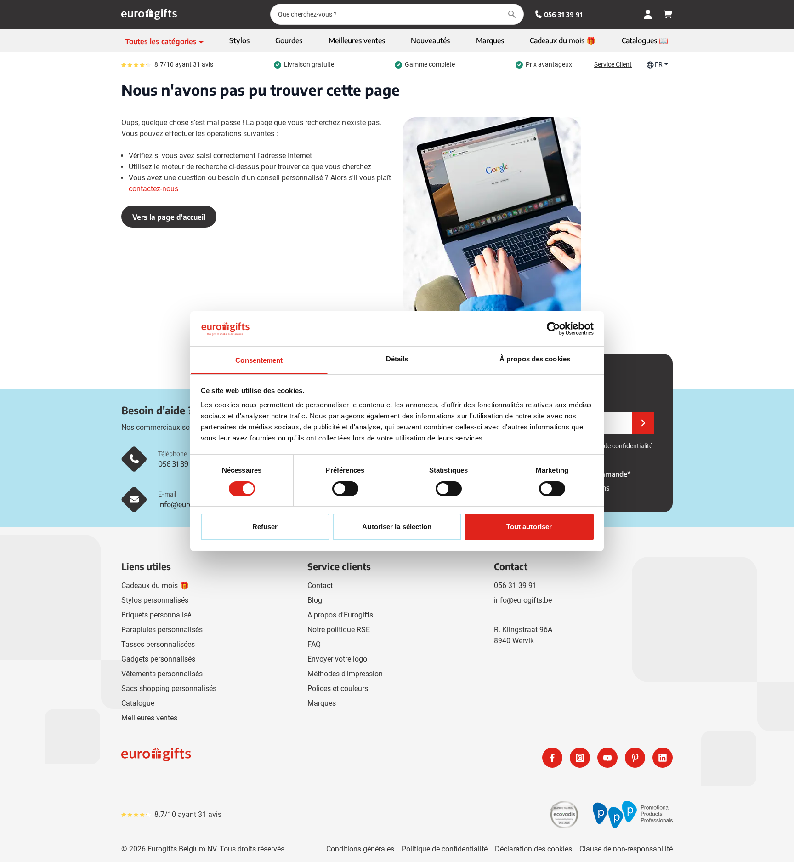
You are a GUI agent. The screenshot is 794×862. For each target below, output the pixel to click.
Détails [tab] (397, 359)
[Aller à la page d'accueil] (149, 14)
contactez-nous (153, 188)
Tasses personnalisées (158, 644)
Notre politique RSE (338, 629)
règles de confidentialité (618, 446)
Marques (321, 703)
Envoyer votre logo (337, 659)
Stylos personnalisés (154, 600)
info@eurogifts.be (523, 600)
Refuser (265, 527)
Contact (320, 585)
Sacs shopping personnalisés (168, 688)
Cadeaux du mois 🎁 (155, 585)
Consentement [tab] (259, 360)
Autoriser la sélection (396, 527)
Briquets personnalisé (156, 615)
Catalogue (137, 703)
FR (659, 64)
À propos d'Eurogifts (340, 615)
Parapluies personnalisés (162, 629)
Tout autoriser (529, 527)
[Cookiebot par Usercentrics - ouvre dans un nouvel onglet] (553, 329)
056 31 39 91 (563, 14)
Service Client (613, 64)
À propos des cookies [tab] (534, 359)
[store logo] (257, 758)
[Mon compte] (647, 14)
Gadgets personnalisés (158, 659)
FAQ (314, 644)
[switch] (345, 488)
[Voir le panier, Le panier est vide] (668, 14)
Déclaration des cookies (533, 849)
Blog (314, 600)
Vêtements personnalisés (162, 673)
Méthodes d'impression (345, 673)
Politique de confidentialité (445, 849)
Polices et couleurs (337, 688)
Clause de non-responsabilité (626, 849)
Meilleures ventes (149, 718)
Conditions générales (360, 849)
